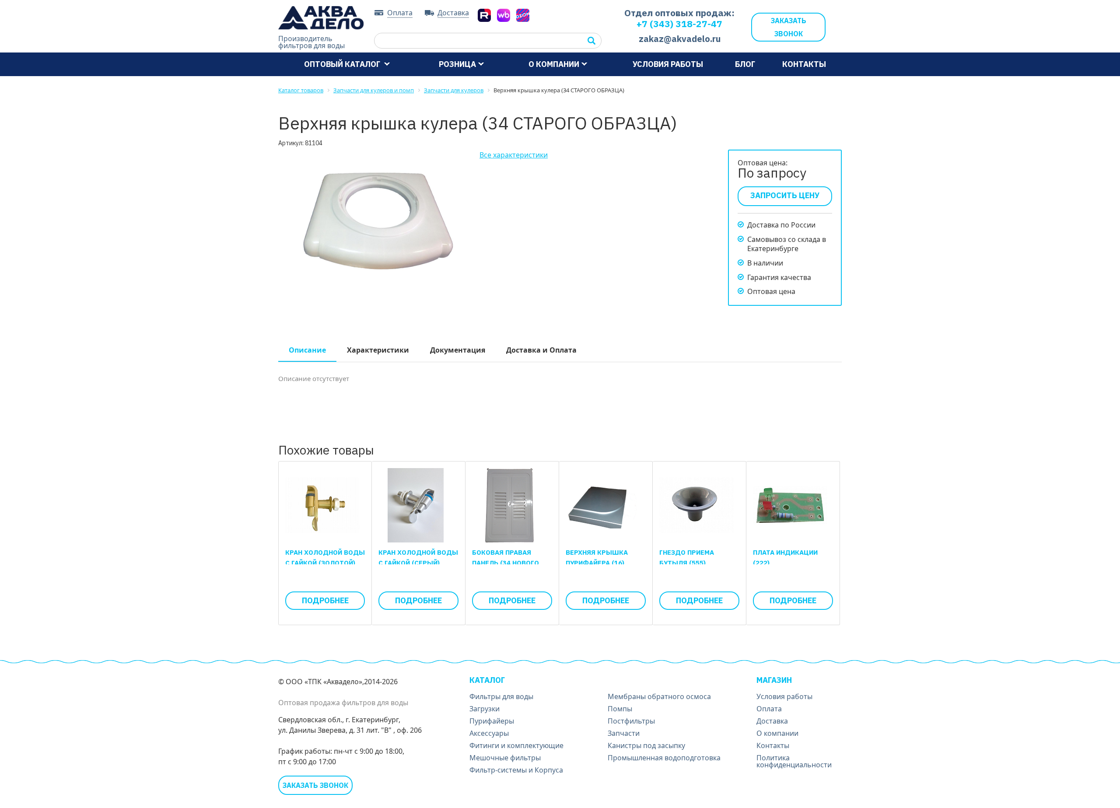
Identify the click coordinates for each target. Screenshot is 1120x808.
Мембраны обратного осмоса (659, 696)
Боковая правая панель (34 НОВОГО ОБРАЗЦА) (505, 562)
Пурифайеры (491, 721)
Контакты (804, 64)
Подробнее (325, 600)
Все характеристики (514, 155)
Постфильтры (631, 721)
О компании (553, 64)
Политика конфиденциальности (794, 761)
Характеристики (378, 350)
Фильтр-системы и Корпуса (516, 770)
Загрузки (484, 709)
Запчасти (624, 733)
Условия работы (668, 64)
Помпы (620, 709)
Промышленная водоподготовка (664, 758)
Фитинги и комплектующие (516, 745)
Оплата (400, 13)
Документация (457, 350)
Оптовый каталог (343, 64)
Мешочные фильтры (505, 758)
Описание (307, 350)
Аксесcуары (489, 733)
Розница (457, 64)
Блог (745, 64)
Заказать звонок (788, 27)
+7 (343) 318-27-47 (679, 23)
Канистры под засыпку (646, 745)
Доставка (453, 13)
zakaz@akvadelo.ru (680, 39)
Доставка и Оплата (541, 350)
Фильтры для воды (501, 696)
